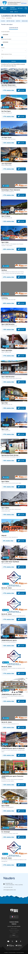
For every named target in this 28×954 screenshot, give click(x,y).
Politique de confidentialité (14, 930)
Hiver (11, 12)
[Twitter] (12, 941)
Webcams (25, 21)
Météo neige (10, 21)
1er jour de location (5, 31)
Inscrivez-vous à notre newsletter (14, 926)
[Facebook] (20, 941)
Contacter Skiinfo (13, 922)
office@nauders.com (9, 889)
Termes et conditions (14, 931)
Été (15, 12)
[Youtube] (8, 941)
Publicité (14, 924)
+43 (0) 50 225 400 (8, 887)
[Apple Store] (18, 945)
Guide (3, 21)
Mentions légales (14, 928)
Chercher (13, 61)
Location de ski (13, 27)
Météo (18, 21)
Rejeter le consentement (13, 936)
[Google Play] (11, 945)
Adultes (2, 47)
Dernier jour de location (6, 39)
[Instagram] (16, 941)
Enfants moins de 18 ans (6, 54)
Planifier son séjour (13, 8)
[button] (26, 8)
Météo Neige (5, 8)
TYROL (3, 18)
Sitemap (13, 933)
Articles (20, 8)
